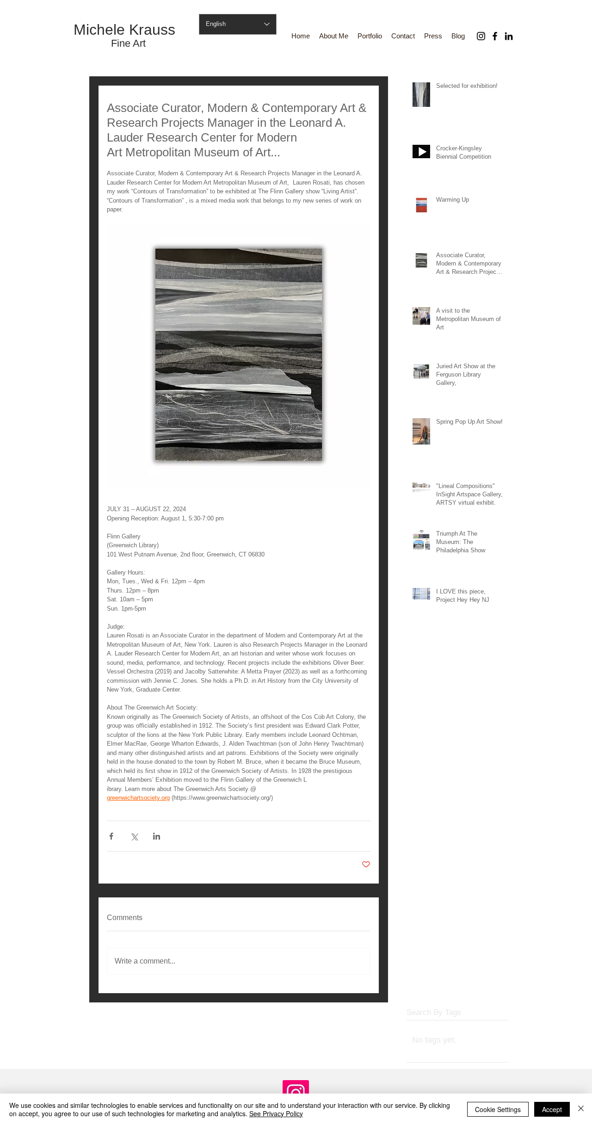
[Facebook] (494, 36)
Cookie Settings (498, 1109)
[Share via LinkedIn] (156, 836)
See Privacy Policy (276, 1113)
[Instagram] (481, 36)
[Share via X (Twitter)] (134, 836)
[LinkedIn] (508, 36)
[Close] (580, 1109)
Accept (552, 1109)
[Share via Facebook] (111, 836)
